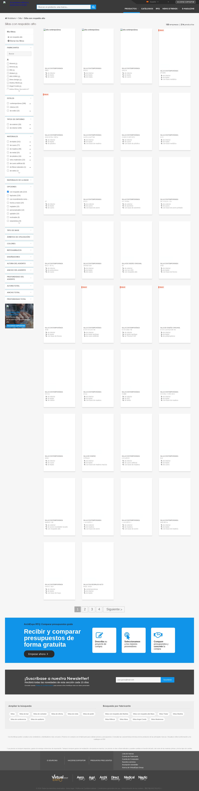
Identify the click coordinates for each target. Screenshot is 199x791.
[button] (19, 47)
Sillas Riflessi (110, 719)
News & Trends (169, 8)
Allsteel (13, 73)
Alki (12, 70)
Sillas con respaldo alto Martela (116, 714)
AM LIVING (14, 76)
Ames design (15, 80)
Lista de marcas (128, 754)
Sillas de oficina (57, 714)
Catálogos (147, 8)
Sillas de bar (24, 714)
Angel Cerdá (15, 86)
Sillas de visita (73, 714)
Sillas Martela (178, 714)
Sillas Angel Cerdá (139, 719)
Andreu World (15, 83)
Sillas (13, 714)
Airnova (13, 67)
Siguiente (113, 609)
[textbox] (64, 7)
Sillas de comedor (40, 714)
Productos (131, 8)
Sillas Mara (124, 719)
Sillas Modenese (157, 719)
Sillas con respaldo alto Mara (143, 714)
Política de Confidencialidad (44, 685)
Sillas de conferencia (18, 719)
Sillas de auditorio (37, 719)
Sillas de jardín (88, 714)
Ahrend (13, 64)
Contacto (136, 33)
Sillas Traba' (163, 714)
